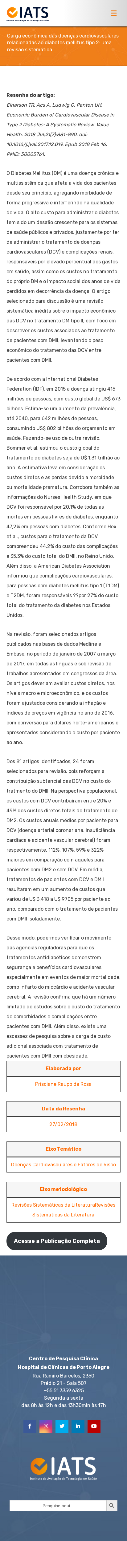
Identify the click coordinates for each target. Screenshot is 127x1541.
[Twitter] (61, 1426)
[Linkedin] (78, 1426)
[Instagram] (45, 1426)
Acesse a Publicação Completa (57, 1241)
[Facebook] (29, 1426)
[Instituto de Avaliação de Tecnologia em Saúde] (27, 14)
